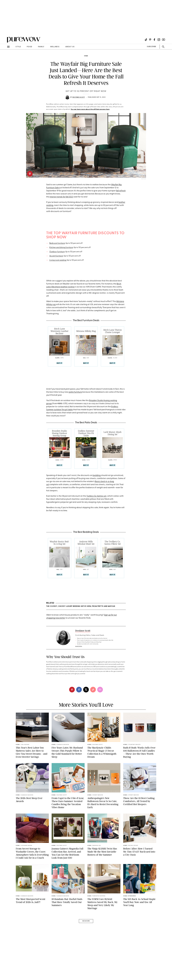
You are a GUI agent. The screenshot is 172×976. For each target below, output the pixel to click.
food (29, 47)
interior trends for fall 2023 (61, 197)
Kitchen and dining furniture (61, 247)
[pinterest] (30, 174)
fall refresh (121, 191)
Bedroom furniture (57, 243)
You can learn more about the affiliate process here (90, 109)
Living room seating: (57, 260)
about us (70, 47)
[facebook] (79, 689)
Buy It (59, 363)
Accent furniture (56, 256)
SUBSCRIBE (151, 47)
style (18, 47)
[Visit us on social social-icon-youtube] (163, 39)
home (86, 56)
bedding (97, 475)
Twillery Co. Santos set (96, 496)
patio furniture (75, 392)
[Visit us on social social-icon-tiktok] (146, 39)
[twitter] (86, 689)
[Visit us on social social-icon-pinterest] (150, 39)
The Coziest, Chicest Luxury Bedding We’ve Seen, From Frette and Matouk (80, 606)
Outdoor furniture (57, 252)
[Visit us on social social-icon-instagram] (158, 39)
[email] (4, 56)
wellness (55, 47)
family (41, 47)
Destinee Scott (78, 97)
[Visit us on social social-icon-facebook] (154, 39)
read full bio (78, 646)
